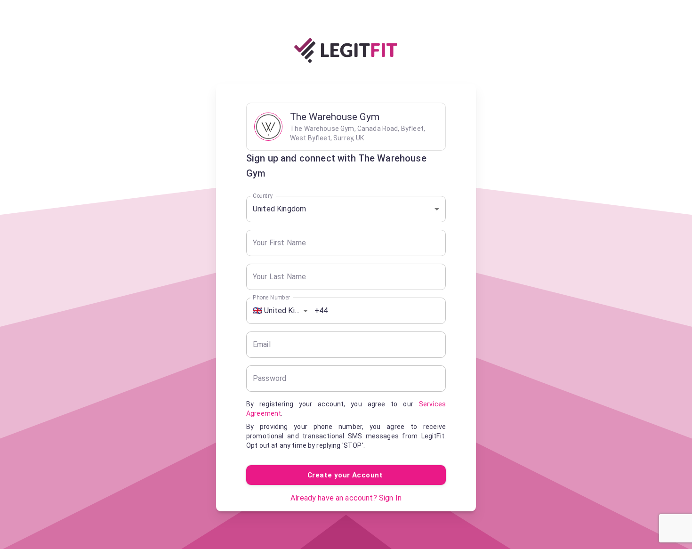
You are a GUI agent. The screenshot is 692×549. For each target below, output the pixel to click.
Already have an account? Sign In (346, 497)
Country (263, 195)
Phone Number (271, 297)
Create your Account (345, 475)
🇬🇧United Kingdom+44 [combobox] (283, 310)
